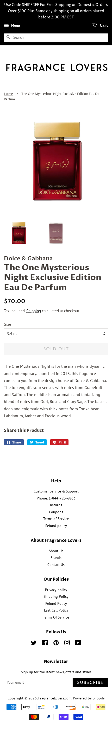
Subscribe (90, 682)
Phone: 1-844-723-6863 (56, 498)
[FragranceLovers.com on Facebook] (45, 643)
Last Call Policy (56, 610)
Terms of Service (56, 518)
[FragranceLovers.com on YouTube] (78, 643)
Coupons (56, 512)
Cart (103, 25)
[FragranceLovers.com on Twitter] (34, 643)
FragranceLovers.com (54, 698)
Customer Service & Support (56, 491)
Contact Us (56, 564)
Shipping (33, 310)
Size (7, 324)
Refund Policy (56, 603)
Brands (56, 557)
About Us (56, 551)
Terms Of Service (56, 617)
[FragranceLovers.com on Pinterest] (56, 643)
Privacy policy (56, 589)
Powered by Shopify (89, 698)
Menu (15, 25)
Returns (56, 505)
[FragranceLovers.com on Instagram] (67, 643)
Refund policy (56, 525)
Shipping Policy (56, 596)
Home (8, 94)
